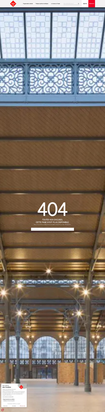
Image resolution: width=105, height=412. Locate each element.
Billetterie (91, 3)
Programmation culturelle (28, 3)
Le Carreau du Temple (55, 3)
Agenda (85, 3)
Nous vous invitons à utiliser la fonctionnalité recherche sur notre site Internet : (52, 224)
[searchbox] (71, 3)
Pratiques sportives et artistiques (42, 3)
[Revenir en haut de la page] (100, 250)
